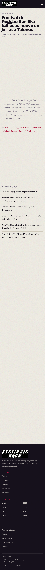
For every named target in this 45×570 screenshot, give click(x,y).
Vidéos (4, 476)
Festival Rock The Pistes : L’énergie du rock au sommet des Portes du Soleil (21, 236)
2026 (4, 503)
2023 (25, 507)
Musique (5, 484)
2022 (4, 511)
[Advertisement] (22, 63)
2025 (25, 503)
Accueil (4, 13)
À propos (5, 526)
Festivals (12, 13)
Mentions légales (8, 538)
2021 (25, 511)
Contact (5, 534)
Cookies (5, 547)
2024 (4, 507)
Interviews (5, 493)
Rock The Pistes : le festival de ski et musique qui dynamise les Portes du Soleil (22, 226)
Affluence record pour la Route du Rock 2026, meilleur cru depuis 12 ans (21, 199)
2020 (4, 515)
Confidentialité (7, 542)
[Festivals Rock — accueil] (9, 3)
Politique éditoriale (8, 530)
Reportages (6, 489)
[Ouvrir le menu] (42, 4)
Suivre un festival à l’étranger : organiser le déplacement (19, 208)
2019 (25, 515)
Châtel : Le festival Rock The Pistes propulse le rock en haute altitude (21, 217)
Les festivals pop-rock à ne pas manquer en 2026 (22, 192)
